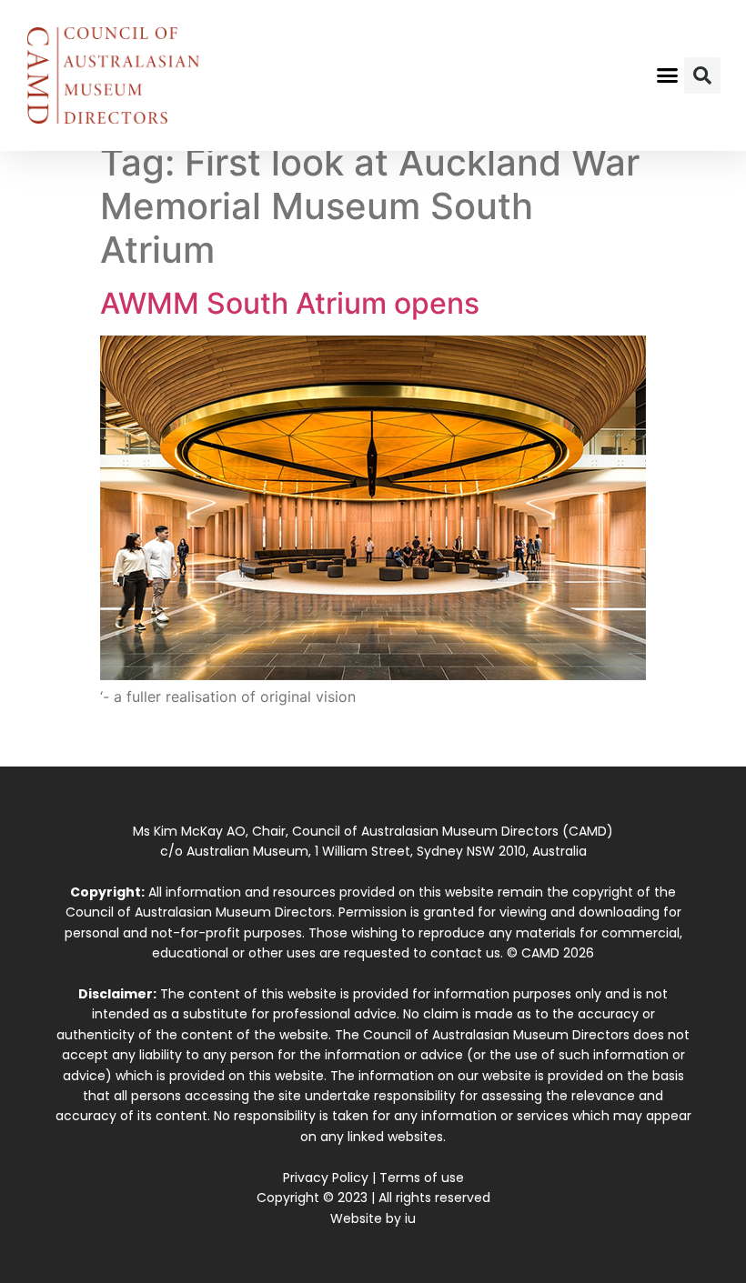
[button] (667, 75)
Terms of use (421, 1177)
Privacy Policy (325, 1177)
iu (410, 1218)
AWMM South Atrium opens (289, 303)
